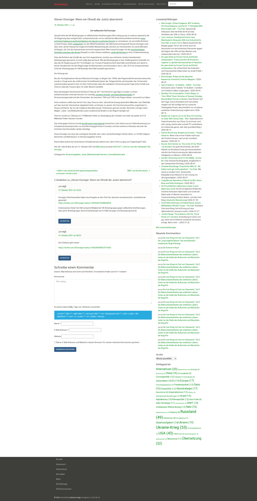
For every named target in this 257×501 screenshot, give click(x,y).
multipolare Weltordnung (171, 407)
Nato (191, 406)
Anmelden (60, 474)
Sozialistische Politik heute (111, 4)
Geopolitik (168, 388)
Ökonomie (174, 439)
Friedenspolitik (184, 384)
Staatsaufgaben (167, 422)
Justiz (83, 154)
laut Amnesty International (93, 123)
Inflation (191, 392)
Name (57, 323)
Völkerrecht (178, 434)
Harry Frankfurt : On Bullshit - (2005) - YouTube (181, 85)
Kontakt (97, 4)
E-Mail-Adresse (61, 330)
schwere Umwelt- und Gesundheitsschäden (114, 95)
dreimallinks (60, 4)
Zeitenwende (161, 439)
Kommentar (59, 277)
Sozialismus (182, 418)
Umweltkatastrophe (116, 154)
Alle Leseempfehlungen (166, 227)
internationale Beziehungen (167, 396)
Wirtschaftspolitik (191, 434)
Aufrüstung (160, 373)
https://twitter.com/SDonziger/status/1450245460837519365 (84, 248)
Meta (58, 479)
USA (165, 433)
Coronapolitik (165, 376)
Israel (185, 395)
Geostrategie (187, 388)
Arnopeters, (86, 497)
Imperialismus (178, 392)
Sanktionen (169, 418)
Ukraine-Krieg (171, 427)
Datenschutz (61, 469)
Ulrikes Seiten (161, 4)
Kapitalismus (164, 399)
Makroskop (100, 147)
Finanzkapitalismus (164, 385)
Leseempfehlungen (129, 4)
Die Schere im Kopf (171, 248)
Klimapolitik (180, 399)
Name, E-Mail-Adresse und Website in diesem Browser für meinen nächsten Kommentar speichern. (98, 342)
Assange (195, 369)
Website (57, 336)
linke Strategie (165, 403)
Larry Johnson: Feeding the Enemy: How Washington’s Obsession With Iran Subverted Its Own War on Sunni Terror (181, 40)
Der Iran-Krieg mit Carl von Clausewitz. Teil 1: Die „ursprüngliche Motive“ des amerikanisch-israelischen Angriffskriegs (179, 241)
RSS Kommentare (63, 489)
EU (176, 380)
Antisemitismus (184, 369)
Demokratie (189, 377)
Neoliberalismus (162, 412)
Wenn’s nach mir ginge (146, 4)
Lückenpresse (181, 403)
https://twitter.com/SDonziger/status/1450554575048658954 (84, 203)
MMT (192, 402)
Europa (187, 380)
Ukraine (186, 422)
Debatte (179, 377)
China (171, 373)
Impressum (61, 464)
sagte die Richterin (119, 52)
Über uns (89, 4)
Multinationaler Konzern (97, 154)
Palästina (174, 412)
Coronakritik (184, 373)
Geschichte (162, 392)
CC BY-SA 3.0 (95, 497)
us (74, 25)
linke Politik (195, 399)
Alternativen (166, 369)
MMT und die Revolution (137, 171)
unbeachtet (78, 44)
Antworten (64, 221)
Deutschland (164, 381)
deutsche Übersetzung (176, 200)
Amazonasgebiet (73, 154)
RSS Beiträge (61, 484)
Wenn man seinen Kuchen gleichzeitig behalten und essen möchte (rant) (77, 172)
